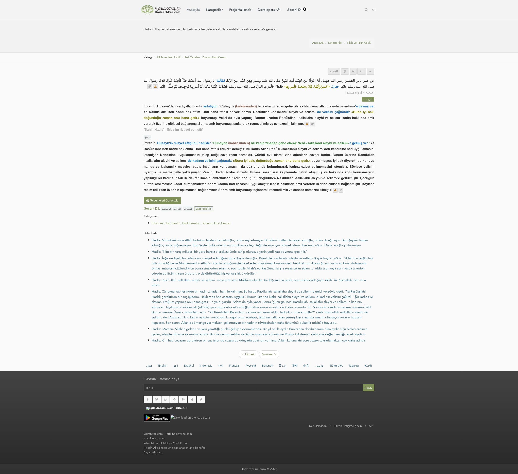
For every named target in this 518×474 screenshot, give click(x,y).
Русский (250, 365)
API (371, 425)
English (162, 365)
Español (189, 365)
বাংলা (220, 365)
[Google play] (183, 399)
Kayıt (368, 387)
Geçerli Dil (295, 10)
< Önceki (248, 354)
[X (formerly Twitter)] (157, 399)
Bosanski (267, 365)
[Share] (345, 71)
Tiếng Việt (336, 365)
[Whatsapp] (165, 399)
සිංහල (282, 365)
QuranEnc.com (153, 433)
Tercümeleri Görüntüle (163, 200)
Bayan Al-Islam (153, 452)
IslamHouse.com (154, 438)
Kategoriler (214, 10)
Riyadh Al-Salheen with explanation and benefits (174, 447)
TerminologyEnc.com (178, 433)
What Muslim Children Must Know (165, 443)
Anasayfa (193, 10)
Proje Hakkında (240, 10)
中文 (306, 365)
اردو (175, 365)
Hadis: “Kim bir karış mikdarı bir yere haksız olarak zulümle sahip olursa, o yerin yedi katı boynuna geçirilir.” (230, 251)
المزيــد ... (368, 99)
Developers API (269, 10)
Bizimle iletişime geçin (348, 425)
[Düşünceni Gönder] (155, 86)
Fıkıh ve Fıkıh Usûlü (359, 42)
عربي (149, 365)
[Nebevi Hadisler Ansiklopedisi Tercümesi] (161, 9)
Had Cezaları (192, 57)
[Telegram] (174, 399)
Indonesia (206, 365)
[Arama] (366, 10)
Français (234, 365)
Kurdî (368, 365)
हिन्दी (294, 365)
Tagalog (354, 365)
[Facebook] (148, 399)
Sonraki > (269, 354)
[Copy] (149, 86)
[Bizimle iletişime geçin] (373, 10)
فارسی (319, 365)
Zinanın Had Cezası (214, 57)
